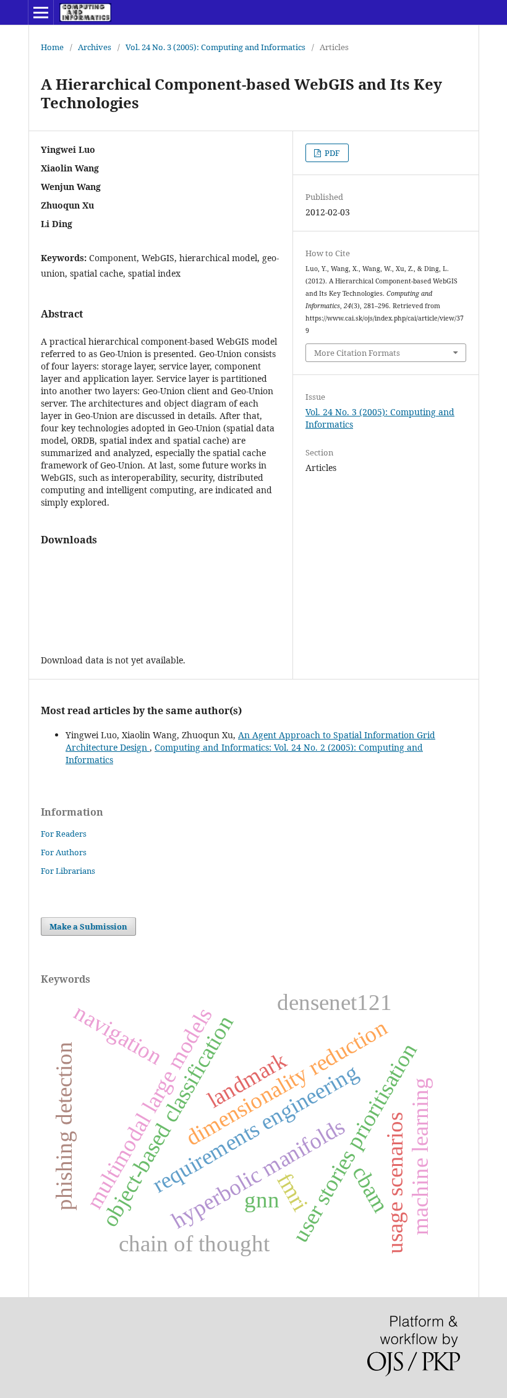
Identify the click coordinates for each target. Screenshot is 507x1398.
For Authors (64, 852)
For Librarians (68, 870)
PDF (331, 152)
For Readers (64, 833)
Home (52, 47)
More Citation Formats (357, 352)
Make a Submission (88, 926)
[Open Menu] (40, 12)
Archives (94, 47)
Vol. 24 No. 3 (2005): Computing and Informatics (215, 47)
